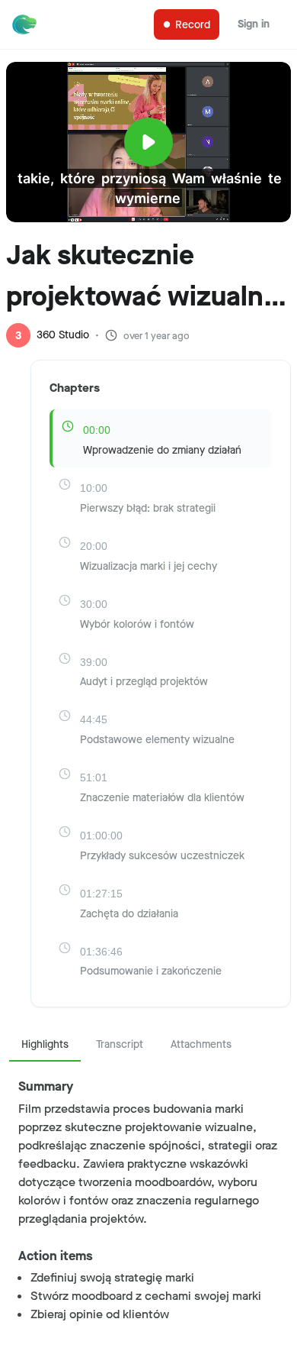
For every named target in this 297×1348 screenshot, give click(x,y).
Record (192, 25)
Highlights (45, 1044)
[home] (27, 24)
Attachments (201, 1044)
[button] (148, 117)
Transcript (119, 1044)
